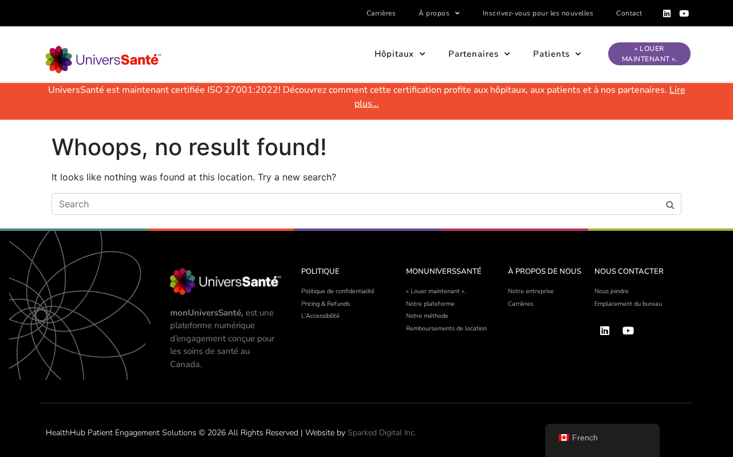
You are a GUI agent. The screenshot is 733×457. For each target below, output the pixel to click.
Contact (629, 13)
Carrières (381, 13)
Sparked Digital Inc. (382, 432)
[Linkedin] (667, 13)
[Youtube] (684, 13)
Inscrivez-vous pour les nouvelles (538, 13)
